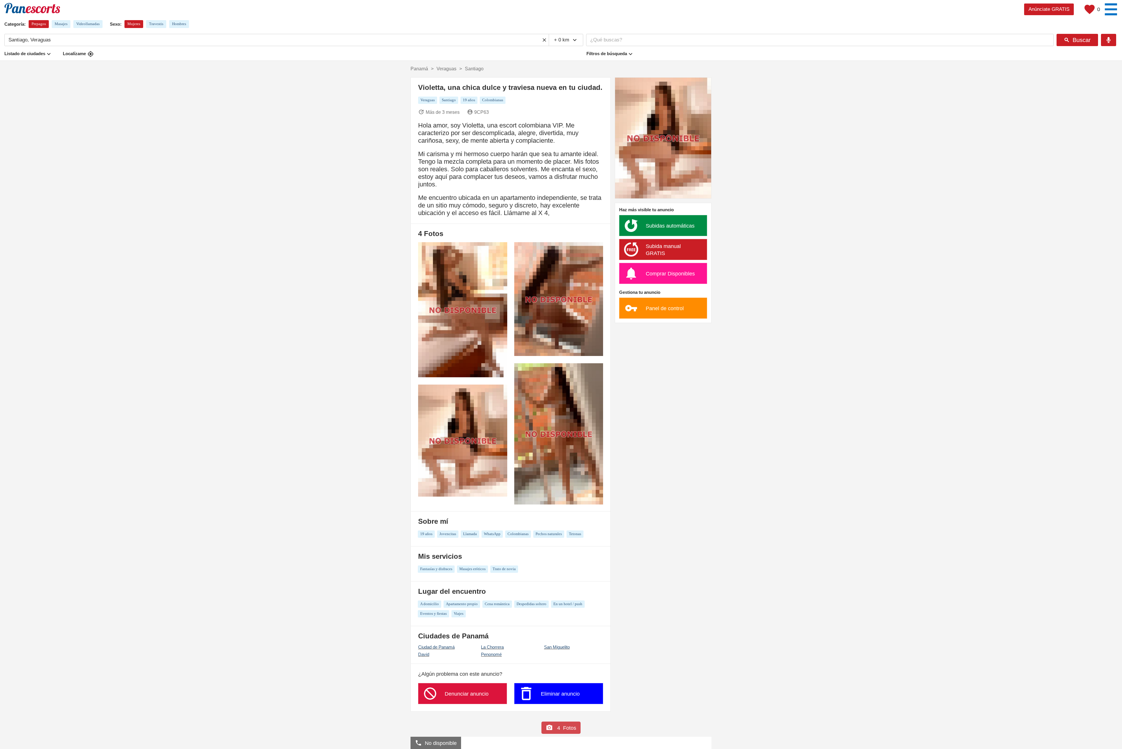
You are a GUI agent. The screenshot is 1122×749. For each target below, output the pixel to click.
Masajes (61, 24)
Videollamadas (88, 24)
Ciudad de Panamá (436, 647)
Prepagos (39, 24)
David (423, 654)
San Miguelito (557, 647)
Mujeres (133, 24)
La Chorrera (492, 647)
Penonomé (491, 654)
